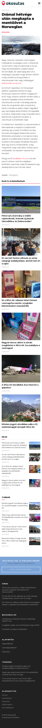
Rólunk (5, 695)
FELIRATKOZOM (21, 570)
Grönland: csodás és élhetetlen (14, 629)
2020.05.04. (6, 10)
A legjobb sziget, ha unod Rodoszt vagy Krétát (20, 625)
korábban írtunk (20, 158)
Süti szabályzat (8, 708)
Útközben (6, 652)
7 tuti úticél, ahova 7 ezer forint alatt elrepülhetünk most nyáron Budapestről (14, 529)
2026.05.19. (5, 430)
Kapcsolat (6, 701)
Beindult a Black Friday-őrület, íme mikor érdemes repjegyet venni (14, 540)
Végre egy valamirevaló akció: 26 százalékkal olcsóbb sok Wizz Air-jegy (15, 517)
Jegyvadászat (7, 644)
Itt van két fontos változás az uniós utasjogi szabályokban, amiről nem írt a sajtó (21, 261)
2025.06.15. (5, 534)
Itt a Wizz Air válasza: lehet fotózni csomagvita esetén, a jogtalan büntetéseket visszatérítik (19, 303)
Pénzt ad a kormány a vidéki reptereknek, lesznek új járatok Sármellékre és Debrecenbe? (18, 219)
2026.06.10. (6, 309)
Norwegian (13, 175)
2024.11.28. (5, 546)
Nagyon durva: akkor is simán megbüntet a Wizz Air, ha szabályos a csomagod (21, 345)
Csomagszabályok (9, 648)
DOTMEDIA (15, 717)
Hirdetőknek (7, 698)
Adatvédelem (7, 705)
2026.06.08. (6, 391)
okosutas (6, 32)
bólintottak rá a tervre (11, 83)
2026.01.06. (6, 522)
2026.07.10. (5, 267)
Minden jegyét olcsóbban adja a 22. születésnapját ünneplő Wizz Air (15, 505)
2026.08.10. (6, 225)
